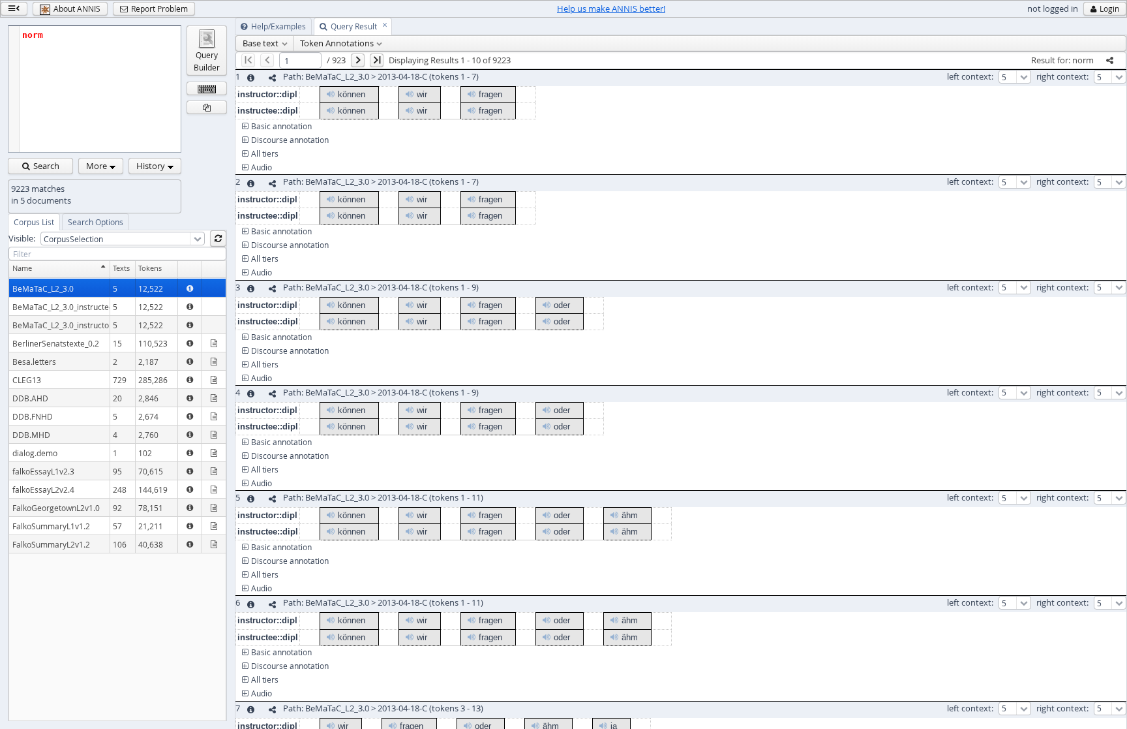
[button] (14, 9)
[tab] (34, 221)
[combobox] (122, 238)
